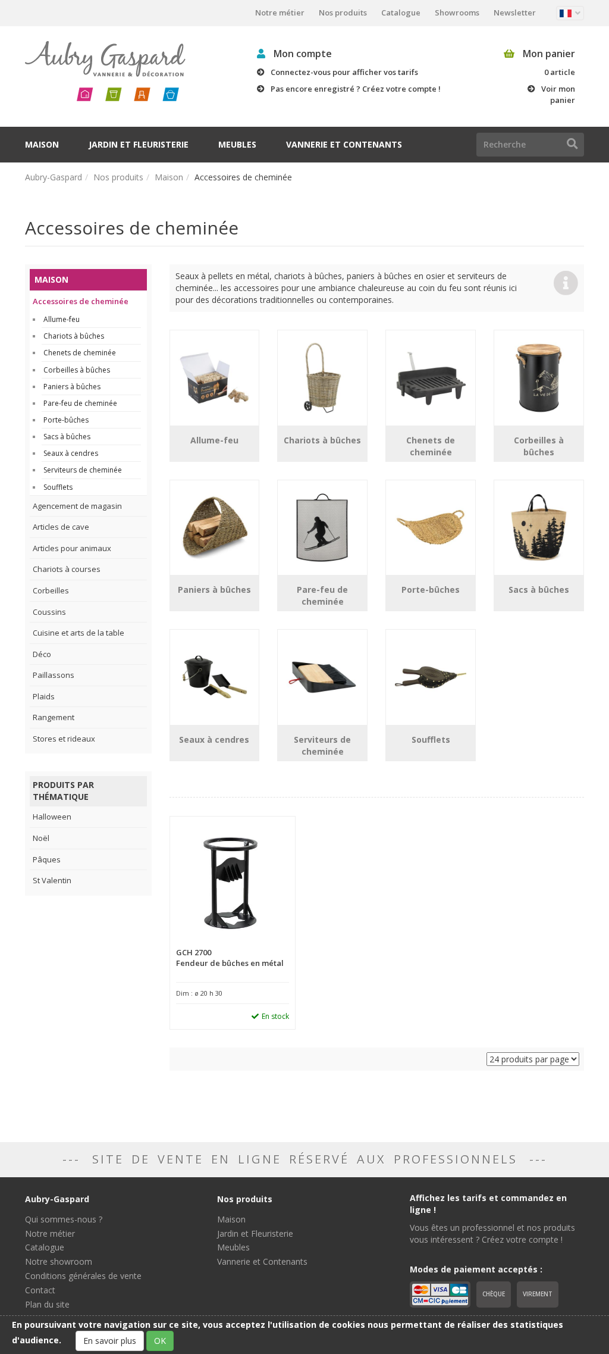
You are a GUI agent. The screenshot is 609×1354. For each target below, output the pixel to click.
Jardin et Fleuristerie (139, 144)
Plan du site (47, 1304)
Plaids (44, 696)
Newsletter (515, 12)
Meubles (237, 144)
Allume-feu (61, 319)
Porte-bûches (66, 420)
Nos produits (343, 12)
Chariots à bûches (73, 336)
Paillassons (53, 675)
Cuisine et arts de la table (78, 632)
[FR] (570, 13)
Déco (42, 654)
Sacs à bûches (66, 436)
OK (160, 1340)
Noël (41, 838)
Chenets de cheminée (79, 353)
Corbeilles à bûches (76, 370)
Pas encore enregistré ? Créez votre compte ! (356, 88)
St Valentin (52, 880)
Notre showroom (58, 1261)
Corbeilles (51, 590)
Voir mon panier (558, 94)
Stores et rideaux (64, 738)
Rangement (53, 717)
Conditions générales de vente (83, 1275)
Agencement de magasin (77, 506)
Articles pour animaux (72, 548)
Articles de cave (61, 526)
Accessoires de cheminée (80, 301)
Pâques (47, 859)
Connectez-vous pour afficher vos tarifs (344, 72)
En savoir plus (109, 1340)
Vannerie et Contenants (344, 144)
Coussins (49, 611)
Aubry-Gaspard (53, 177)
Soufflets (58, 487)
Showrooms (457, 12)
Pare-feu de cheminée (80, 403)
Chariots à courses (67, 569)
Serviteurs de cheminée (82, 470)
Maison (42, 144)
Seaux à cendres (70, 453)
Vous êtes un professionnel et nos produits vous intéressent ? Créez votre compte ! (492, 1233)
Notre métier (279, 12)
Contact (40, 1290)
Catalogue (400, 12)
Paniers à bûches (72, 387)
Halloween (52, 816)
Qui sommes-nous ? (63, 1219)
